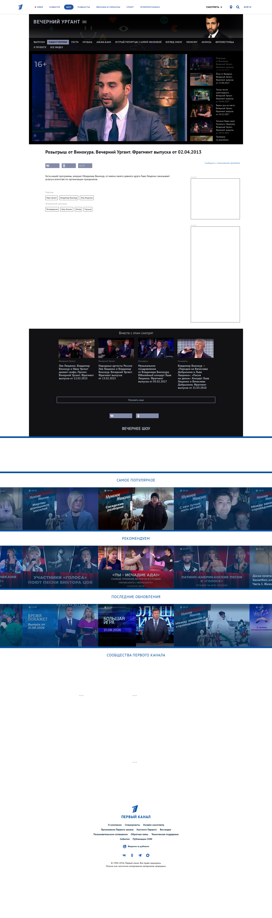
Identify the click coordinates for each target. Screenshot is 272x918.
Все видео (165, 829)
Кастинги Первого (147, 829)
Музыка (88, 209)
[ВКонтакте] (52, 165)
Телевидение (52, 209)
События (125, 839)
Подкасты (84, 7)
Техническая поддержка (164, 834)
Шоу (68, 7)
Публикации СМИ (142, 839)
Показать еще (136, 399)
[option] (213, 62)
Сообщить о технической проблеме (222, 163)
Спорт (130, 7)
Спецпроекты (132, 824)
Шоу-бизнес (66, 209)
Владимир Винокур (68, 197)
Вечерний (57, 22)
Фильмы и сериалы (108, 7)
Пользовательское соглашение (111, 834)
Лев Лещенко (87, 197)
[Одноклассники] (69, 165)
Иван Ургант (51, 197)
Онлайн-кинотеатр (153, 824)
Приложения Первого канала (117, 829)
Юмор (78, 209)
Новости (54, 7)
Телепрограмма (150, 7)
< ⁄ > (82, 166)
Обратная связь (139, 834)
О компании (115, 824)
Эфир (40, 7)
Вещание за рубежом (138, 846)
